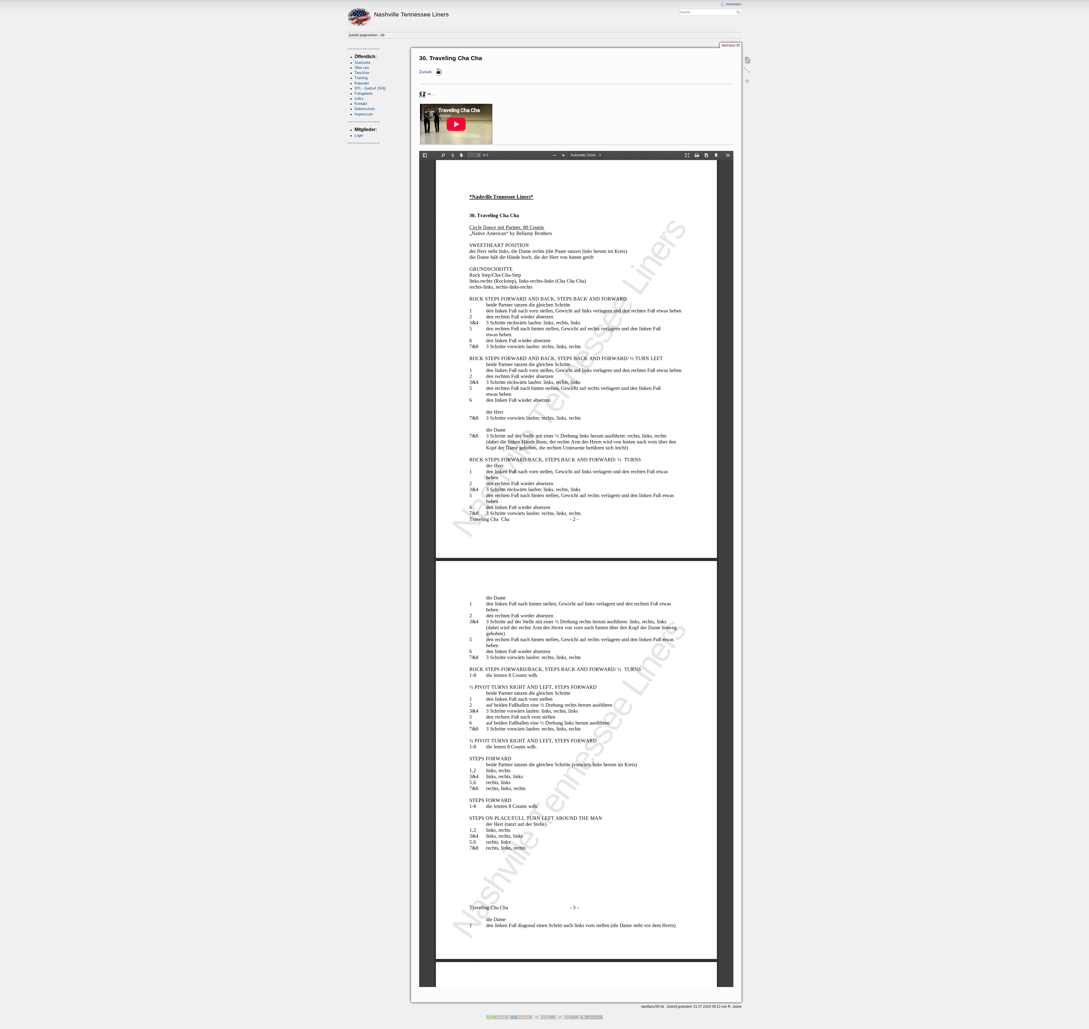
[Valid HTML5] (544, 1017)
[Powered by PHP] (521, 1017)
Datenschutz (364, 109)
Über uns (361, 68)
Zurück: (426, 71)
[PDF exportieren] (747, 60)
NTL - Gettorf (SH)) (370, 88)
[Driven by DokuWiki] (591, 1017)
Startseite (362, 62)
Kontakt (360, 104)
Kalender (361, 83)
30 (383, 35)
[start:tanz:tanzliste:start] (438, 71)
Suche (739, 12)
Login (358, 135)
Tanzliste (361, 73)
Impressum (363, 114)
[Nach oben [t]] (747, 81)
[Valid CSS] (568, 1017)
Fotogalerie (363, 93)
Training (361, 78)
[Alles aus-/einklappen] (747, 71)
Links (358, 98)
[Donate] (497, 1017)
